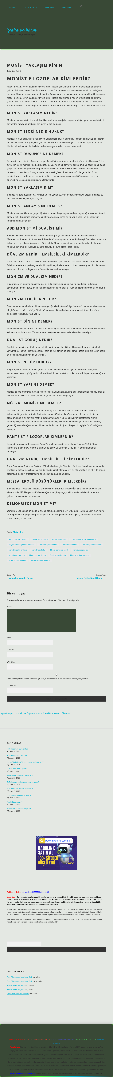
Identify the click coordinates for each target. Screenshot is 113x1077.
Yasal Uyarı (49, 7)
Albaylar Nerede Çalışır (21, 578)
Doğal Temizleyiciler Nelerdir (18, 994)
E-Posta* (10, 650)
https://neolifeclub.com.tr (49, 713)
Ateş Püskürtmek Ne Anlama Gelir (19, 977)
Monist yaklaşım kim (80, 550)
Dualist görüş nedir (59, 539)
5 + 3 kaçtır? (12, 685)
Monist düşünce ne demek (92, 545)
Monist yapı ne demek (37, 555)
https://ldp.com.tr (29, 713)
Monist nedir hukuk (39, 550)
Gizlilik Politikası (31, 7)
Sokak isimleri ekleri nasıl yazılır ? (19, 809)
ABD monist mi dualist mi (18, 539)
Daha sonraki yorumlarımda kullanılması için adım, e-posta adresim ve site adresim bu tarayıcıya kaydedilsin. (47, 679)
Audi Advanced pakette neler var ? (20, 789)
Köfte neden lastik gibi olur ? (17, 756)
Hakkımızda (66, 7)
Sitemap (66, 713)
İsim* (9, 638)
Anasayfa (12, 7)
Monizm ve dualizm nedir (79, 555)
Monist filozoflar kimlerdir (18, 550)
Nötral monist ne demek (17, 560)
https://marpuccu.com (10, 713)
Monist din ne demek (69, 545)
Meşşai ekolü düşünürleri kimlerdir (21, 545)
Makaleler (18, 532)
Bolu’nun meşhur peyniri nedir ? (19, 795)
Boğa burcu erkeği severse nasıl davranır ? (23, 782)
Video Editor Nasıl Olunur (90, 578)
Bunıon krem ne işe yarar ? (17, 769)
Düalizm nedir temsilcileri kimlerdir (84, 539)
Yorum (9, 607)
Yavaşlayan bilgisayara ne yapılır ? (20, 775)
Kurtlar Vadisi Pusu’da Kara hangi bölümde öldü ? (25, 762)
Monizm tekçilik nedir (58, 555)
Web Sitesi (11, 662)
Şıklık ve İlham (22, 30)
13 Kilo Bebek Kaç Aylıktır (16, 985)
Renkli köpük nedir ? (14, 802)
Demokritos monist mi (40, 539)
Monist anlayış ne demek (48, 545)
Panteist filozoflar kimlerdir (41, 560)
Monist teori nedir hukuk (59, 550)
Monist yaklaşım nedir (17, 555)
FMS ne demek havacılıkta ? (17, 749)
